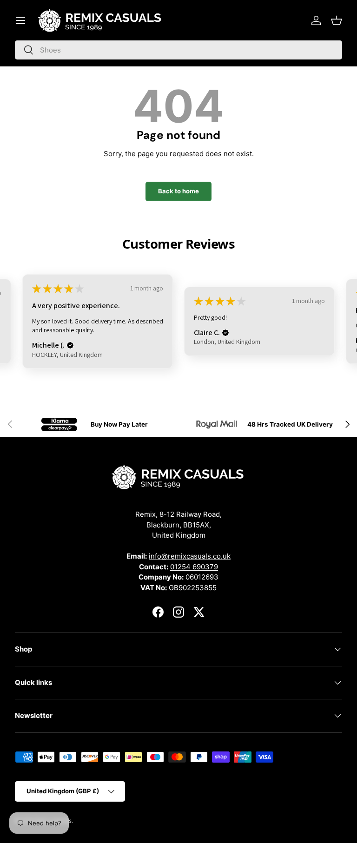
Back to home (178, 191)
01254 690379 (194, 566)
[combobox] (178, 49)
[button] (336, 20)
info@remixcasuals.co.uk (190, 556)
